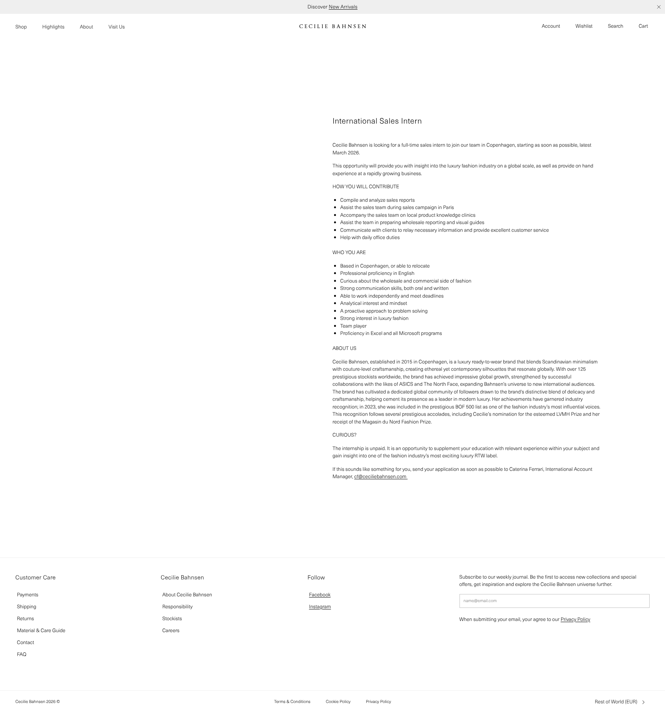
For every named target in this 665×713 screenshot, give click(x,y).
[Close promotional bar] (659, 7)
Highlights (53, 26)
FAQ (21, 654)
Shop (21, 26)
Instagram (320, 606)
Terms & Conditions (292, 701)
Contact (25, 642)
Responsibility (177, 606)
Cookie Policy (338, 701)
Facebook (320, 594)
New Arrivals (343, 6)
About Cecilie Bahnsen (187, 594)
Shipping (26, 606)
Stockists (172, 618)
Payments (27, 594)
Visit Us (117, 26)
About (86, 26)
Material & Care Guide (41, 630)
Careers (171, 630)
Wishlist (584, 26)
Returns (25, 618)
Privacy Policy (575, 619)
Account (551, 26)
